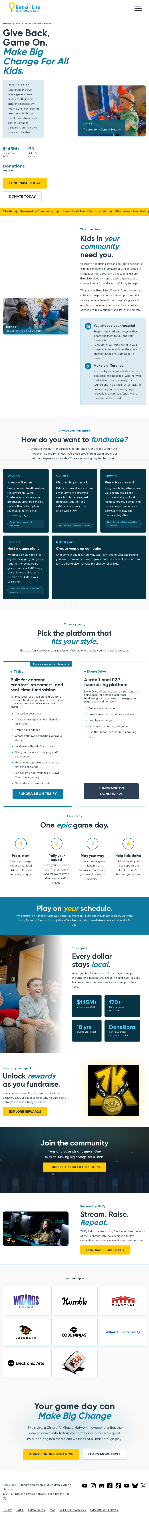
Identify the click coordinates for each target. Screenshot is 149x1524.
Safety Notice (36, 1509)
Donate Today (22, 196)
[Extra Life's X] (143, 1485)
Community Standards (72, 1509)
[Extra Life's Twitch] (126, 1485)
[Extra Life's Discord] (101, 1485)
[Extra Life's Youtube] (85, 1485)
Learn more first (104, 1454)
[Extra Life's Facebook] (110, 1485)
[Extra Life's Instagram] (93, 1485)
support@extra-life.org (104, 1509)
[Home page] (24, 7)
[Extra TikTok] (118, 1485)
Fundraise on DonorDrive (111, 791)
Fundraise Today (25, 183)
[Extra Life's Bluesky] (135, 1485)
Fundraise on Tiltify (38, 794)
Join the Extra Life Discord (74, 1167)
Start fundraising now (51, 1454)
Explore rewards (25, 1112)
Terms (20, 1509)
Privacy (7, 1509)
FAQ (52, 1509)
